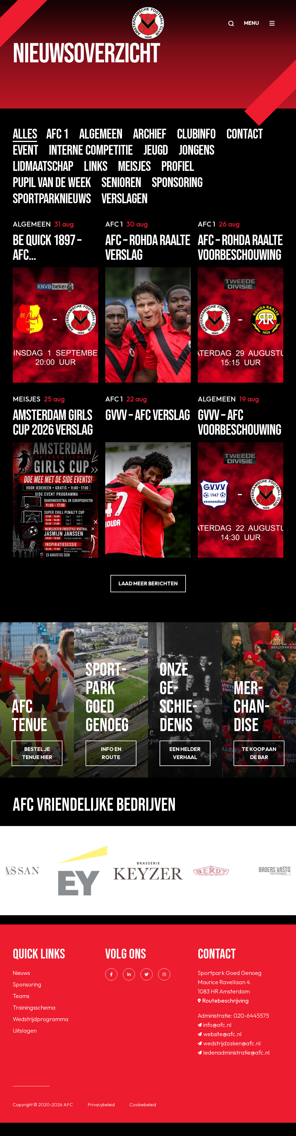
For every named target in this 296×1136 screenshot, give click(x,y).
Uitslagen (25, 1030)
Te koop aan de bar (259, 753)
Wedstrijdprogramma (41, 1019)
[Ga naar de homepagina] (148, 23)
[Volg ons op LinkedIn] (129, 974)
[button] (10, 870)
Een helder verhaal (185, 753)
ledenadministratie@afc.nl (236, 1052)
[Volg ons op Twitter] (146, 974)
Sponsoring (27, 984)
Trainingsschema (34, 1007)
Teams (21, 995)
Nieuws (21, 972)
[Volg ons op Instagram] (164, 974)
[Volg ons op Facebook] (111, 974)
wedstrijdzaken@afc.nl (232, 1043)
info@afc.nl (217, 1024)
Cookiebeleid (143, 1104)
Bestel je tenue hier (37, 753)
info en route (111, 753)
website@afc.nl (222, 1034)
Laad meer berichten (148, 583)
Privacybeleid (101, 1104)
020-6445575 (251, 1015)
